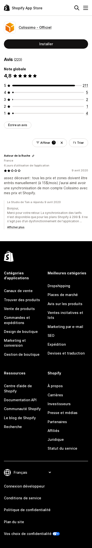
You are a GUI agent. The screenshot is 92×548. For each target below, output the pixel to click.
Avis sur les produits (65, 304)
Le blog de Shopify (20, 418)
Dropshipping (59, 286)
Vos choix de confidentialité (28, 534)
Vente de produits (19, 309)
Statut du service (62, 448)
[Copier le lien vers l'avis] (33, 156)
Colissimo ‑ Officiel (35, 27)
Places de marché (63, 295)
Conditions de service (22, 498)
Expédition (57, 344)
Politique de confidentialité (27, 510)
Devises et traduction (66, 353)
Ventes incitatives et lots (65, 315)
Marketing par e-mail (65, 327)
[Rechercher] (76, 7)
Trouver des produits (22, 300)
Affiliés (53, 431)
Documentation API (20, 400)
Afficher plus (16, 227)
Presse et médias (63, 413)
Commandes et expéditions (17, 320)
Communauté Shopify (22, 409)
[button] (62, 143)
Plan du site (14, 522)
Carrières (55, 395)
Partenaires (57, 422)
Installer (46, 44)
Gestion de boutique (21, 354)
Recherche (13, 427)
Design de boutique (21, 331)
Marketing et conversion (15, 342)
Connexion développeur (24, 486)
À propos (55, 386)
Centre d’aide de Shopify (18, 388)
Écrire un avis (17, 125)
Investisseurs (59, 404)
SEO (51, 335)
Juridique (56, 439)
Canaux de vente (18, 291)
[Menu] (85, 7)
